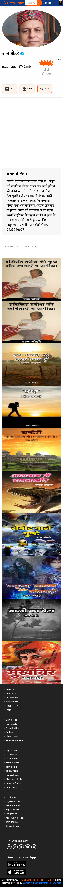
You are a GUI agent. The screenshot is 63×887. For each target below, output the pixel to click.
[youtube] (27, 846)
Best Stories (11, 720)
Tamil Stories (12, 822)
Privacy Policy (12, 697)
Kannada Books (13, 783)
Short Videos (12, 736)
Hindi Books (11, 754)
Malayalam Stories (14, 818)
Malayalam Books (14, 779)
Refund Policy (12, 706)
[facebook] (9, 846)
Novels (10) (31, 246)
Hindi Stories (11, 797)
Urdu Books (11, 787)
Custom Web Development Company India (42, 883)
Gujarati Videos (13, 728)
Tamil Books (11, 767)
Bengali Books (12, 775)
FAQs (8, 710)
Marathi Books (12, 763)
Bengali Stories (12, 814)
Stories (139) (12, 246)
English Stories (12, 809)
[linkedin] (33, 846)
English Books (12, 750)
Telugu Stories (12, 826)
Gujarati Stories (13, 801)
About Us (10, 689)
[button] (34, 2)
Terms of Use (12, 702)
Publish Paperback (14, 740)
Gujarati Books (12, 758)
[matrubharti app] (60, 2)
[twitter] (21, 846)
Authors (9, 732)
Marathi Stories (13, 805)
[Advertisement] (31, 132)
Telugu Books (12, 771)
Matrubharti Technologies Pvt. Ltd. (36, 880)
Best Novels (11, 724)
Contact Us (11, 693)
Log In (48, 2)
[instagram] (15, 846)
